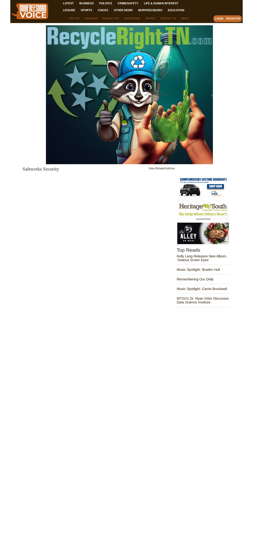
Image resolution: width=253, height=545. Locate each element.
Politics (105, 3)
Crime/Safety (128, 3)
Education (176, 10)
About (185, 18)
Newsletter (111, 18)
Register (233, 18)
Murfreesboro (150, 10)
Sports (86, 10)
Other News (123, 10)
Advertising (132, 18)
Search (150, 18)
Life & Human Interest (161, 3)
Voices (103, 10)
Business (86, 3)
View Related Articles (162, 168)
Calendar (91, 18)
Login (219, 18)
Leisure (69, 10)
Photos (74, 18)
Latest (68, 3)
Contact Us (168, 18)
